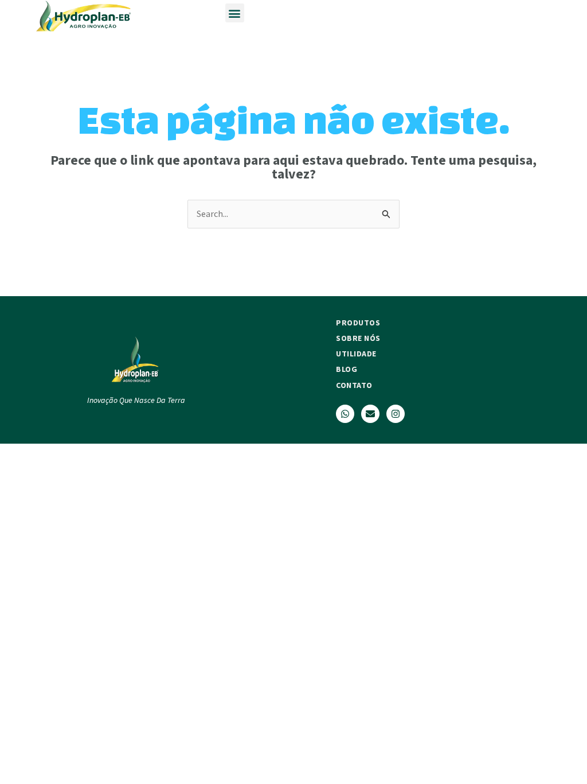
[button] (234, 12)
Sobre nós (358, 338)
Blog (346, 369)
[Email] (370, 414)
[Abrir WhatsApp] (558, 755)
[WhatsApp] (345, 414)
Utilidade (356, 353)
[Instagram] (395, 414)
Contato (354, 385)
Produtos (358, 322)
